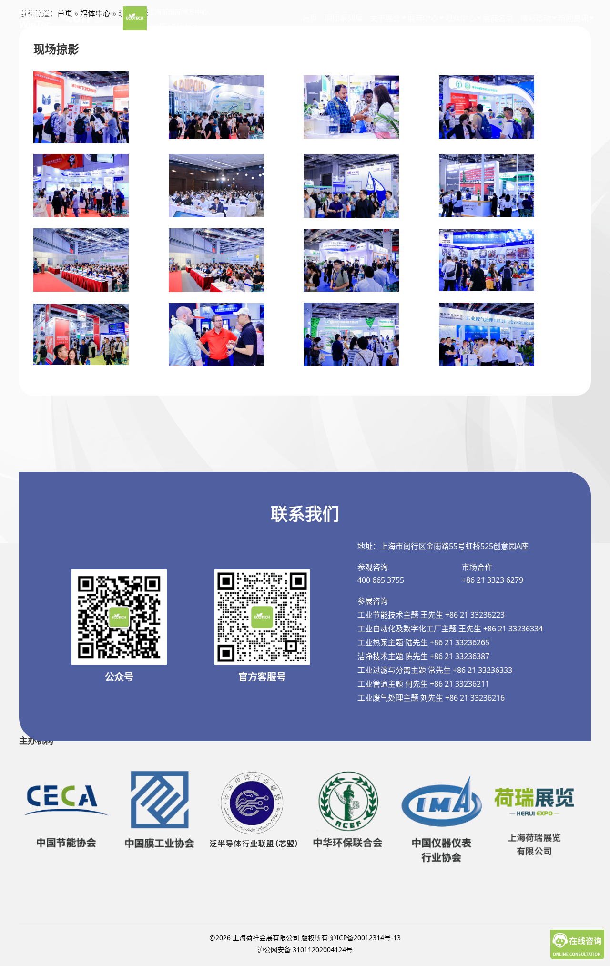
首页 (309, 18)
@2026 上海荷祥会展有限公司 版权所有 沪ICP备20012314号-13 (305, 937)
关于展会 (385, 18)
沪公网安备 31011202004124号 (305, 949)
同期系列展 (344, 18)
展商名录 (498, 18)
